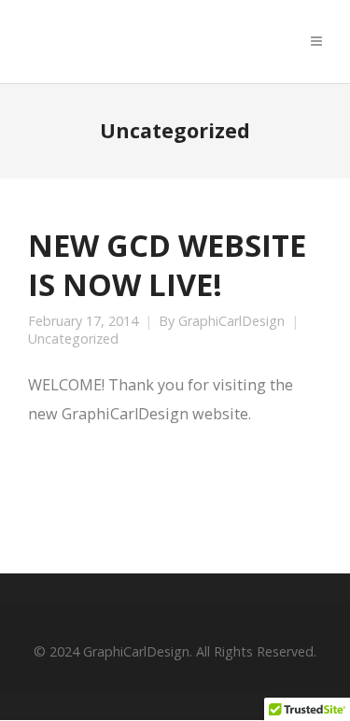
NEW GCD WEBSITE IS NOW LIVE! (167, 264)
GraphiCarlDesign (231, 321)
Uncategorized (73, 339)
